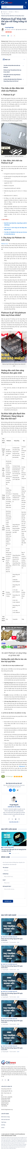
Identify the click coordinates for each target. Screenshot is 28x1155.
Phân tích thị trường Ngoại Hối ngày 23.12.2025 (12, 1021)
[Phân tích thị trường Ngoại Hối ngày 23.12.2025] (14, 1008)
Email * (4, 880)
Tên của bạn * (6, 867)
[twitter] (5, 1080)
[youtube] (8, 1080)
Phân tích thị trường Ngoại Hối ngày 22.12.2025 (12, 1048)
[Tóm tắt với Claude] (14, 36)
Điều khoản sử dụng (5, 1116)
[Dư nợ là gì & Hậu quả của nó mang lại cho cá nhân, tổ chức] (14, 839)
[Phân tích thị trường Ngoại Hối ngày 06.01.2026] (14, 981)
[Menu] (26, 2)
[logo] (6, 2)
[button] (10, 853)
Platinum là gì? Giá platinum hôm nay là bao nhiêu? (12, 71)
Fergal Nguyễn (8, 27)
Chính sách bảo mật (5, 1119)
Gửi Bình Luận (8, 901)
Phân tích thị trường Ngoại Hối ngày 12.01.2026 (12, 939)
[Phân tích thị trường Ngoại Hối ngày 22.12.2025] (14, 1036)
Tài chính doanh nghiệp (8, 847)
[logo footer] (14, 1062)
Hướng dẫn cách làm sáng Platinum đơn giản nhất (12, 75)
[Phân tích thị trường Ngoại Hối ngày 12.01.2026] (14, 926)
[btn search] (25, 7)
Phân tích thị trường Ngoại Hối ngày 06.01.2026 (12, 994)
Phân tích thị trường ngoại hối (10, 936)
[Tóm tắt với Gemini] (11, 36)
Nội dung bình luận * (7, 886)
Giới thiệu (3, 1124)
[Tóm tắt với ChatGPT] (8, 36)
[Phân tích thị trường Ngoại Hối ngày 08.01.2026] (14, 954)
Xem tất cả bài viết (13, 822)
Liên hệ (2, 1127)
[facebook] (2, 1080)
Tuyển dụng (3, 1122)
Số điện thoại (5, 873)
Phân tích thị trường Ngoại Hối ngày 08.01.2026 (12, 966)
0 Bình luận (9, 31)
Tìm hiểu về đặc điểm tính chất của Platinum (12, 66)
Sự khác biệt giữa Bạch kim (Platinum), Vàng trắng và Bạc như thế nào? (13, 80)
